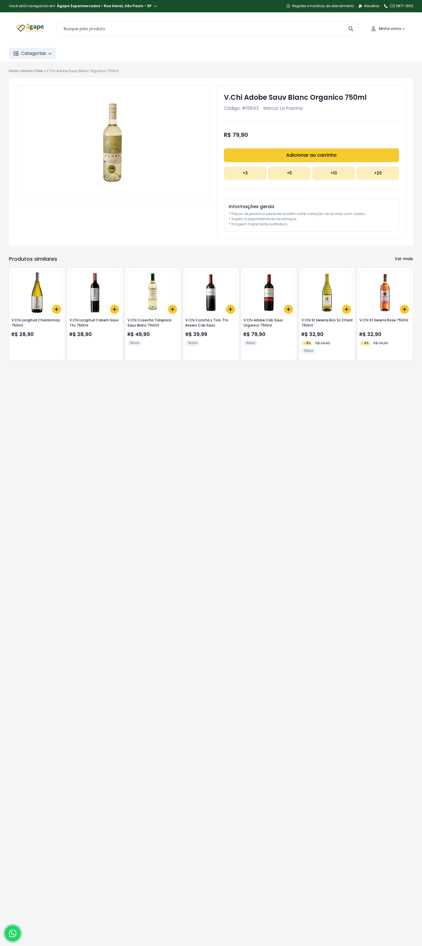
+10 (333, 173)
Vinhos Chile (32, 70)
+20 (378, 173)
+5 (289, 173)
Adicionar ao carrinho (311, 155)
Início (13, 70)
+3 (245, 173)
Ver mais (404, 259)
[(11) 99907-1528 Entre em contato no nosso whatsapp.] (13, 933)
